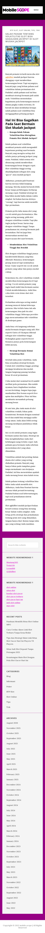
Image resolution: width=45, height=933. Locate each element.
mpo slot (10, 605)
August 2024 (12, 805)
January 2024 (12, 841)
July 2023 (10, 867)
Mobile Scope (16, 10)
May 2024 (10, 820)
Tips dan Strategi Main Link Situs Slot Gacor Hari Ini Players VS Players (21, 641)
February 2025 (12, 774)
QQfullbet (11, 571)
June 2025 (10, 754)
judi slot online (13, 602)
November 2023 (13, 851)
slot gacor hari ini (14, 599)
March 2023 (11, 877)
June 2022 (10, 903)
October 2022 (12, 887)
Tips (33, 30)
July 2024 (10, 810)
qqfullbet (9, 77)
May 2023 (10, 872)
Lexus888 (10, 568)
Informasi (10, 681)
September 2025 (13, 738)
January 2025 (12, 779)
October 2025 (12, 733)
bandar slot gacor (14, 593)
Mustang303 (12, 562)
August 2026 (12, 723)
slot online (11, 587)
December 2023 (13, 846)
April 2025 (11, 764)
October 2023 (12, 856)
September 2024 (13, 800)
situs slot (10, 590)
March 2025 (11, 769)
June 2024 (11, 815)
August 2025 (12, 743)
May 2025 (10, 759)
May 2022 (10, 908)
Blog (8, 676)
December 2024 (13, 784)
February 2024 (13, 836)
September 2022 (13, 892)
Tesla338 (10, 565)
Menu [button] (36, 10)
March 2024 (11, 831)
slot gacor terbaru (14, 596)
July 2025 (10, 748)
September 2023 (13, 862)
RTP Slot (14, 30)
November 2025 (13, 728)
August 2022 (12, 898)
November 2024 (13, 790)
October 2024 (12, 795)
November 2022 (13, 882)
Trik (38, 30)
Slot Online (24, 30)
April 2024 (11, 826)
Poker (9, 686)
